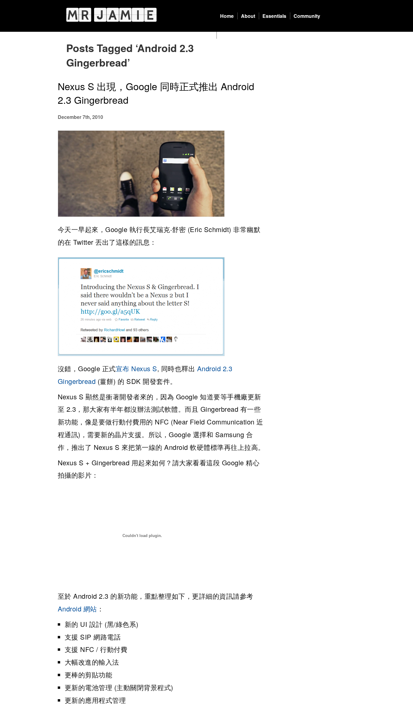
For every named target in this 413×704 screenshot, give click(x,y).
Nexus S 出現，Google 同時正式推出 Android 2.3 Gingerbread (156, 92)
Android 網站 (77, 608)
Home (227, 15)
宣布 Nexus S (136, 368)
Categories (232, 35)
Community (307, 15)
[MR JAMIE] (111, 15)
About (248, 15)
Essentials (274, 15)
